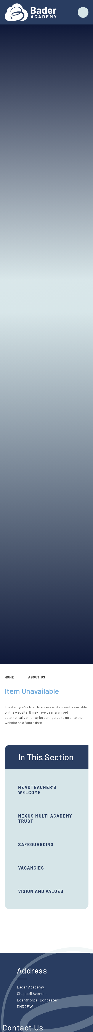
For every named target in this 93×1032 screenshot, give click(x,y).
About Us (36, 677)
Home (9, 677)
